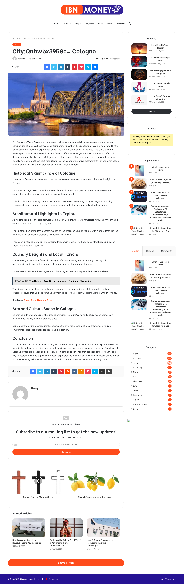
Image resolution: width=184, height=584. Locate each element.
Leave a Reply (66, 562)
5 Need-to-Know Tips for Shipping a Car (160, 229)
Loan (100, 23)
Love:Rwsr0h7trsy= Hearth (160, 46)
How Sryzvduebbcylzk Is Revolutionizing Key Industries (26, 541)
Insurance (90, 23)
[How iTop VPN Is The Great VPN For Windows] (139, 196)
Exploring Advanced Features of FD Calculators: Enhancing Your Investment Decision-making (160, 213)
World (24, 38)
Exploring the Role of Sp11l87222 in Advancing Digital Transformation (65, 542)
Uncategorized (140, 404)
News (109, 23)
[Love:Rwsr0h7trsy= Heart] (139, 61)
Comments (166, 251)
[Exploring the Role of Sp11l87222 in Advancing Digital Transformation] (66, 527)
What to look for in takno (160, 168)
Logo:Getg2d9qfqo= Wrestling (160, 97)
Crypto (78, 23)
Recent (150, 251)
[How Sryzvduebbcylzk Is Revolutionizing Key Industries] (28, 527)
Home (57, 23)
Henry (20, 59)
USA (135, 376)
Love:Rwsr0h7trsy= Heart (160, 59)
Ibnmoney (137, 367)
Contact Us (120, 23)
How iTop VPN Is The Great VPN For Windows (160, 195)
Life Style (137, 381)
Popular (135, 251)
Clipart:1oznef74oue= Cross (37, 300)
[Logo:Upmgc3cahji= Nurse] (139, 87)
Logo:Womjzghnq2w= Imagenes (160, 72)
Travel (136, 390)
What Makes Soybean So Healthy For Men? (160, 181)
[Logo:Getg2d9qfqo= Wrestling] (139, 100)
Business (67, 23)
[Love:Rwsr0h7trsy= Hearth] (139, 48)
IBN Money (53, 579)
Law (135, 386)
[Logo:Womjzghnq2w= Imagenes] (139, 74)
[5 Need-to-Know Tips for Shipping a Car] (139, 232)
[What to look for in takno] (139, 170)
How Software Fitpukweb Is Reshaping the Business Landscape (100, 542)
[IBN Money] (92, 9)
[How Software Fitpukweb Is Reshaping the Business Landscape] (103, 527)
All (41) (151, 111)
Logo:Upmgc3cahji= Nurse (160, 84)
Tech (135, 363)
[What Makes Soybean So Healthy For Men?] (139, 183)
